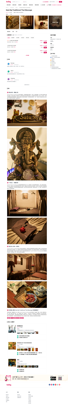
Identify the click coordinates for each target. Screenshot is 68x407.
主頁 (7, 7)
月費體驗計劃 (19, 397)
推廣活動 (29, 401)
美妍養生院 (20, 326)
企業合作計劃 (19, 396)
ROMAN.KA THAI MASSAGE (24, 342)
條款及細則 (7, 397)
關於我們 (7, 394)
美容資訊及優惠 (30, 396)
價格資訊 (29, 394)
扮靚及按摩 (12, 7)
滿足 (18, 359)
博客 (6, 401)
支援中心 (7, 396)
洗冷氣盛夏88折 (54, 4)
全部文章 (29, 397)
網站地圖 (29, 403)
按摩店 (17, 7)
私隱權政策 (7, 400)
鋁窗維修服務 (59, 4)
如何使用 (18, 394)
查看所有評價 (26, 84)
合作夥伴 (29, 400)
